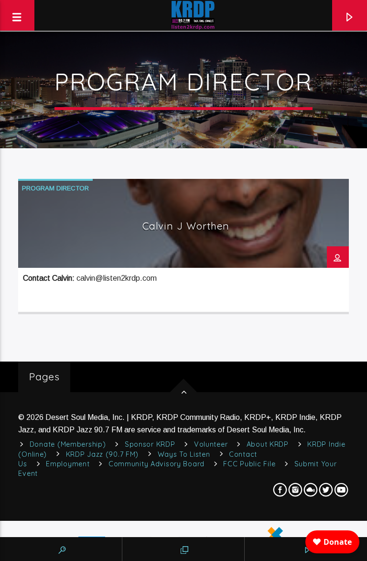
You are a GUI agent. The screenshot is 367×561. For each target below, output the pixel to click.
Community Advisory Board (156, 464)
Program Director (55, 188)
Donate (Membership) (68, 444)
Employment (67, 464)
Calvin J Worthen (186, 226)
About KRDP (268, 444)
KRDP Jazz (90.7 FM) (102, 454)
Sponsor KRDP (150, 444)
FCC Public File (249, 464)
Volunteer (210, 444)
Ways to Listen (184, 454)
